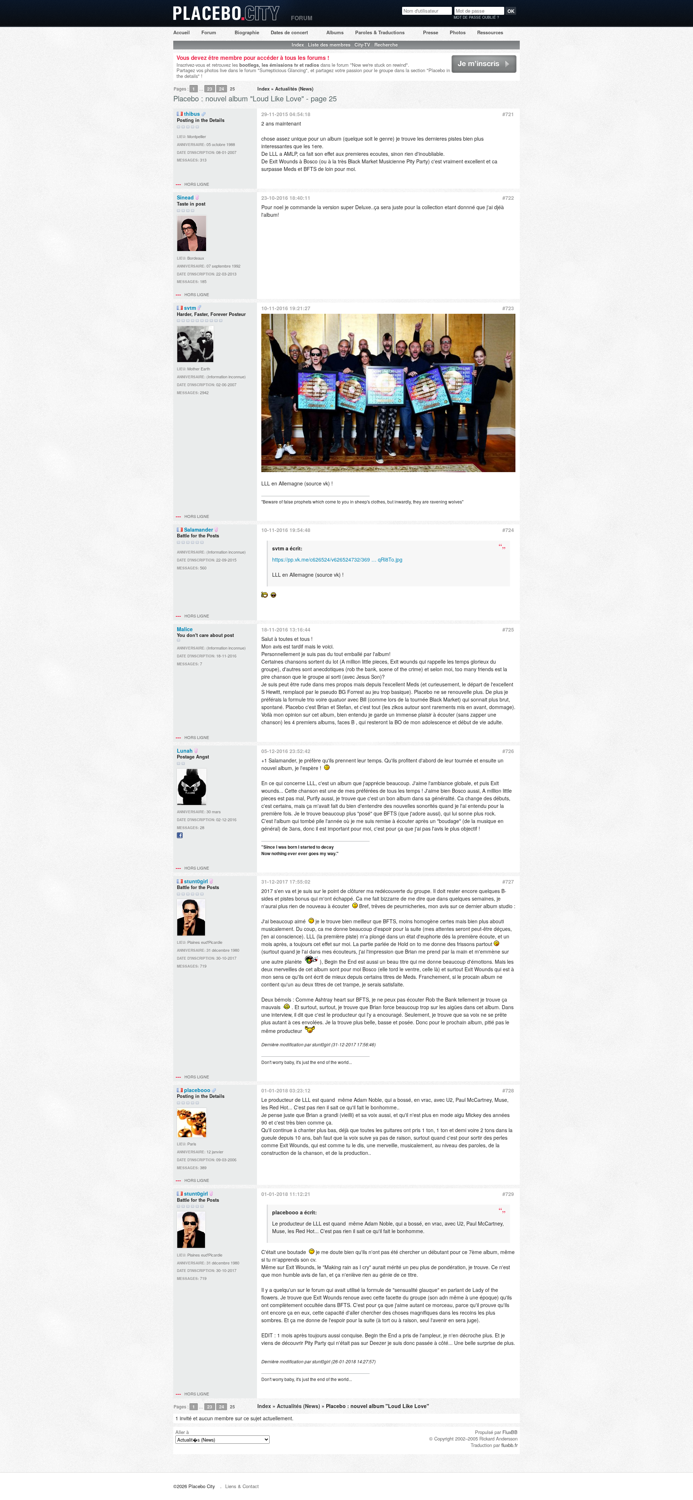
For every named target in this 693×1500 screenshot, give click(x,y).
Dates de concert (289, 32)
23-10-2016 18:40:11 (285, 197)
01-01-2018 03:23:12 (285, 1090)
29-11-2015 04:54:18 (285, 114)
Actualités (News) (294, 88)
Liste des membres (329, 44)
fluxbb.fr (509, 1445)
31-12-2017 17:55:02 (285, 881)
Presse (430, 32)
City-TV (362, 44)
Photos (458, 32)
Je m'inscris (463, 72)
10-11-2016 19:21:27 (285, 308)
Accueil (181, 32)
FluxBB (510, 1432)
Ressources (490, 32)
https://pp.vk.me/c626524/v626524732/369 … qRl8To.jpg (337, 559)
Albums (335, 32)
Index (298, 44)
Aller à (182, 1432)
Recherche (386, 44)
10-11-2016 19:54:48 (285, 529)
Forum (208, 32)
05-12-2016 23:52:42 (285, 751)
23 (209, 88)
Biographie (247, 32)
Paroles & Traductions (380, 32)
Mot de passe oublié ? (476, 17)
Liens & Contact (242, 1486)
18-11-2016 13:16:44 (285, 629)
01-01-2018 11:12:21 (285, 1193)
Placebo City (226, 20)
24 (221, 88)
